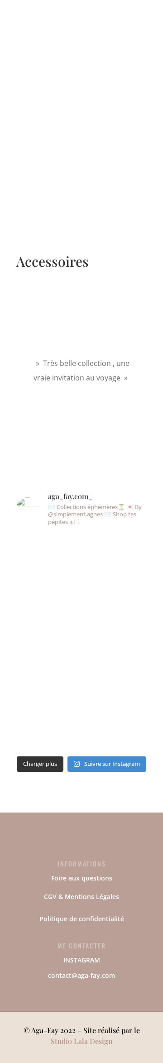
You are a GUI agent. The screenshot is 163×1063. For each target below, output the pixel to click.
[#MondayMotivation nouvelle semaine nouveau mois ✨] (31, 605)
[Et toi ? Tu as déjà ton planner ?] (65, 558)
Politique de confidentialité (81, 918)
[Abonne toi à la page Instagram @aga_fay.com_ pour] (98, 600)
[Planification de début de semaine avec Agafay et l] (132, 643)
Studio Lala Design (82, 1041)
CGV (50, 896)
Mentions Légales (92, 896)
